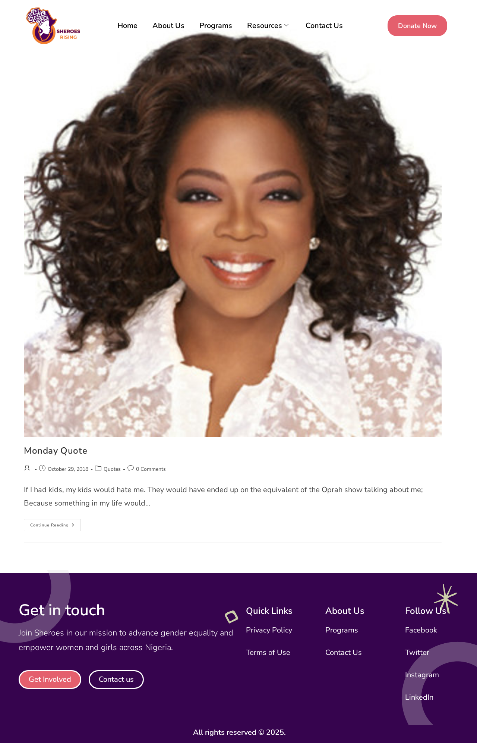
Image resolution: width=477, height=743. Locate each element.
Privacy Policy (269, 630)
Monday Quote (55, 451)
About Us (168, 26)
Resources (264, 26)
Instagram (422, 675)
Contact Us (324, 26)
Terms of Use (268, 652)
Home (127, 26)
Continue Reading (55, 523)
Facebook (421, 630)
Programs (215, 26)
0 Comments (151, 469)
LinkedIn (419, 697)
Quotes (112, 469)
